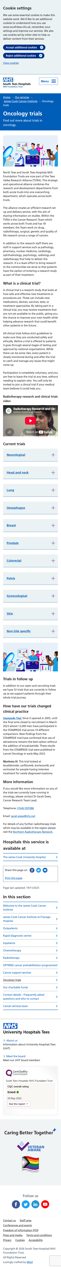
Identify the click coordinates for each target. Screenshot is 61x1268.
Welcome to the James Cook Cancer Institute (24, 907)
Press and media (12, 1235)
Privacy (7, 1240)
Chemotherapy (12, 950)
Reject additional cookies (21, 55)
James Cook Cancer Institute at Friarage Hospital (26, 919)
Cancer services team (15, 1006)
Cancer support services (17, 972)
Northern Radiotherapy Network (33, 831)
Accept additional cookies (21, 47)
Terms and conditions (39, 1235)
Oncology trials (12, 980)
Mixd (30, 1262)
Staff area (25, 1220)
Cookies (20, 1240)
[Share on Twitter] (38, 870)
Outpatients (10, 928)
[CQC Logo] (17, 1075)
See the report (17, 1103)
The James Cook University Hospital (24, 857)
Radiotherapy (11, 957)
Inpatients (9, 943)
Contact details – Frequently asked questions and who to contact (23, 996)
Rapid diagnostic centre (17, 935)
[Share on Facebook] (32, 870)
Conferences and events (17, 1225)
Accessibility (36, 1240)
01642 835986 (25, 808)
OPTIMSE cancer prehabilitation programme (29, 965)
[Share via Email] (45, 870)
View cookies (11, 63)
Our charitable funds (15, 987)
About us (11, 1040)
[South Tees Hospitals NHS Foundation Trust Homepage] (17, 82)
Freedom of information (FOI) (20, 1230)
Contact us (9, 1220)
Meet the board (15, 1056)
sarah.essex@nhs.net (23, 816)
